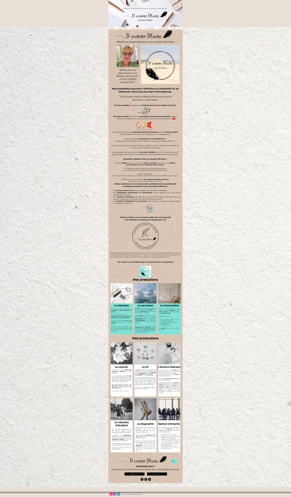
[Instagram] (142, 479)
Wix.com (140, 494)
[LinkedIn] (149, 479)
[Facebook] (145, 479)
